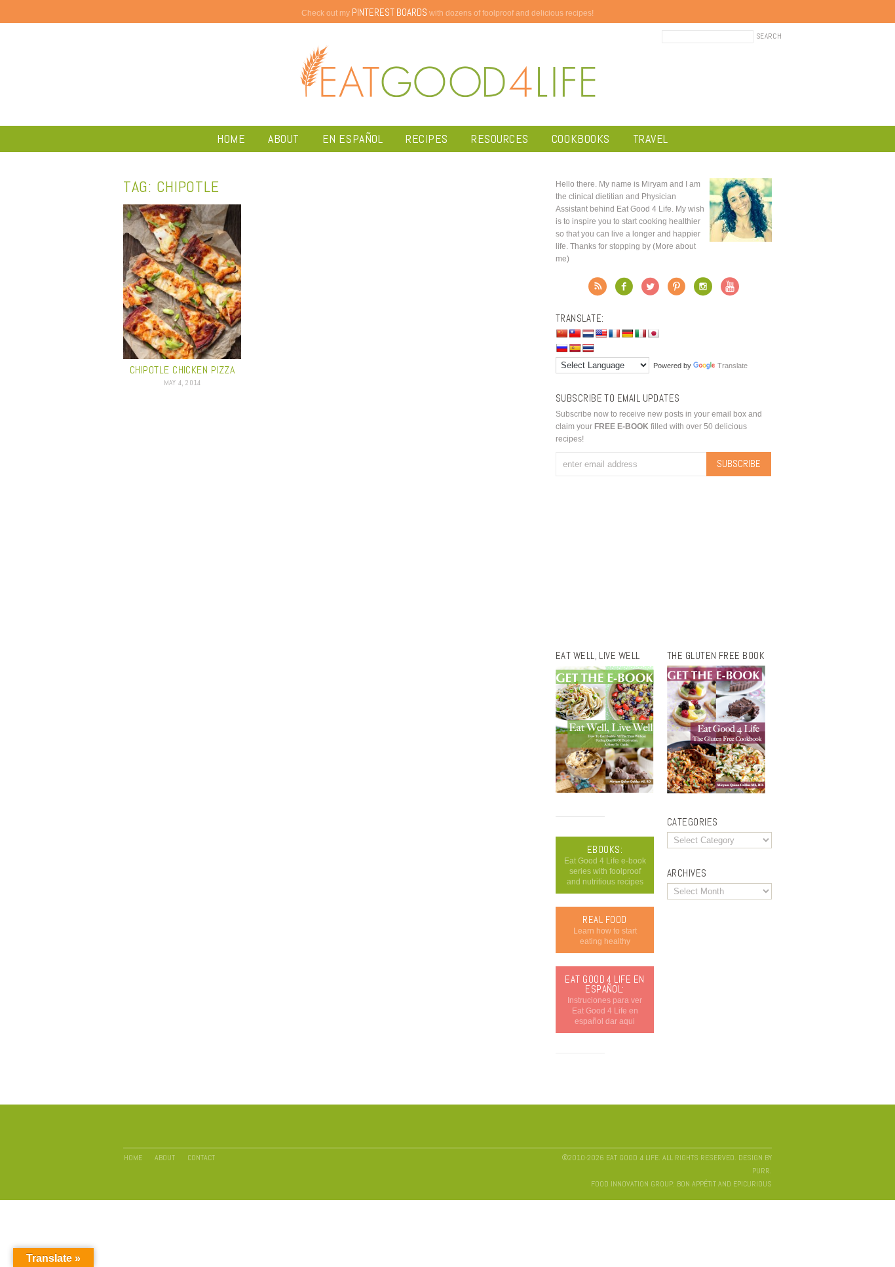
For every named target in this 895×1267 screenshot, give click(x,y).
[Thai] (588, 348)
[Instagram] (703, 290)
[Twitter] (650, 290)
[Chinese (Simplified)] (561, 333)
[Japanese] (653, 333)
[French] (614, 333)
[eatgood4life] (605, 790)
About (283, 138)
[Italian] (640, 333)
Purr (761, 1170)
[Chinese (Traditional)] (575, 333)
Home (231, 138)
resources (500, 138)
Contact (201, 1157)
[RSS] (597, 290)
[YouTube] (730, 290)
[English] (601, 333)
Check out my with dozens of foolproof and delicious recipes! (447, 13)
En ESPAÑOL (352, 138)
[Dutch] (588, 333)
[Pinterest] (676, 290)
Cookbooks (581, 138)
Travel (650, 138)
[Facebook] (624, 290)
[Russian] (561, 348)
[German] (627, 333)
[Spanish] (575, 348)
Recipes (427, 138)
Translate (732, 365)
